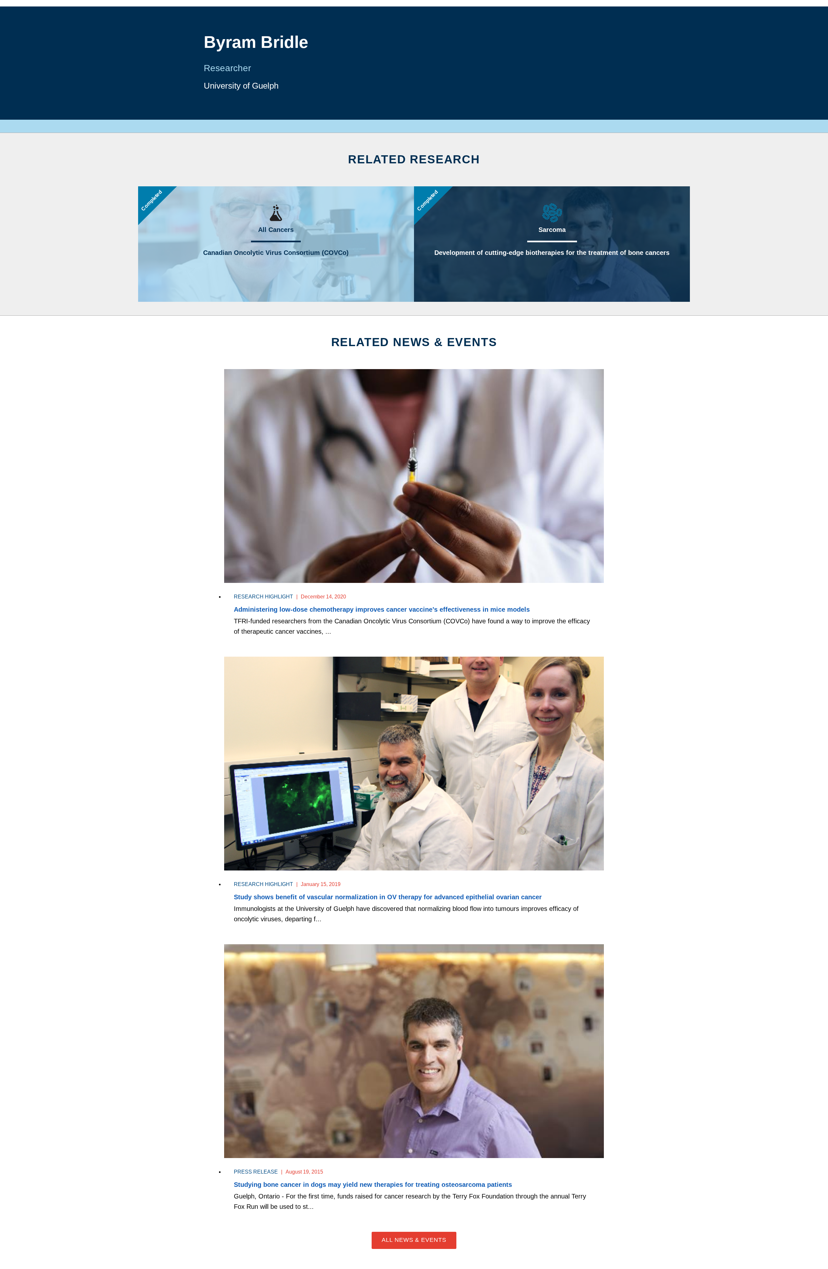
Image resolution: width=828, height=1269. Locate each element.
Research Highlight (263, 596)
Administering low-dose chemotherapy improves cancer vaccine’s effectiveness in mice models (382, 609)
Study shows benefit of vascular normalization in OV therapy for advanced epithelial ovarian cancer (388, 897)
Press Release (256, 1172)
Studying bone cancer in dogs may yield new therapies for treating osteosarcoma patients (373, 1184)
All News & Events (414, 1240)
